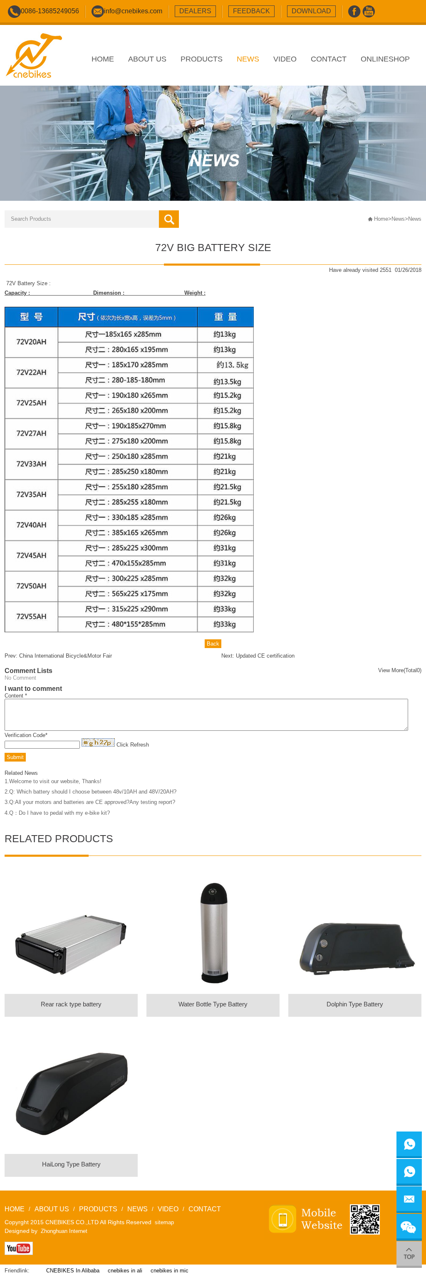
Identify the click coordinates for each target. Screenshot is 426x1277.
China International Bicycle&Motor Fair (65, 656)
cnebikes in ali (125, 1270)
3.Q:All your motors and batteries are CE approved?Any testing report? (90, 802)
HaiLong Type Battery (71, 1164)
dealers (195, 11)
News (398, 219)
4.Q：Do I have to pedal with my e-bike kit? (57, 813)
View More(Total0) (399, 670)
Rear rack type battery (71, 1004)
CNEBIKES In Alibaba (72, 1270)
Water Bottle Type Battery (213, 1004)
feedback (251, 11)
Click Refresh (132, 745)
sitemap (164, 1222)
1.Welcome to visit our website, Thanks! (53, 781)
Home (381, 219)
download (311, 11)
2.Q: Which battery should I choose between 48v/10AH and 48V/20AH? (90, 792)
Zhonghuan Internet (64, 1231)
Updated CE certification (265, 656)
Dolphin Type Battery (355, 1004)
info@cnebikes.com (133, 11)
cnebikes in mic (169, 1270)
